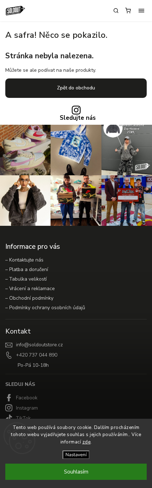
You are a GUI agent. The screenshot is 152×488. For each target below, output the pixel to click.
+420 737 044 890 (36, 355)
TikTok (23, 418)
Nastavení (76, 455)
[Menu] (141, 11)
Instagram (27, 408)
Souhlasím (76, 471)
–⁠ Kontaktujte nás (24, 260)
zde (86, 442)
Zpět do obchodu (76, 87)
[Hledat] (116, 10)
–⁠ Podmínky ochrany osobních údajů (45, 307)
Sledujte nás (78, 118)
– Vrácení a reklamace (30, 288)
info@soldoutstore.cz (39, 344)
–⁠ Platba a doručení (26, 269)
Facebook (26, 397)
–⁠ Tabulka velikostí (26, 279)
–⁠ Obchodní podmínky (29, 298)
